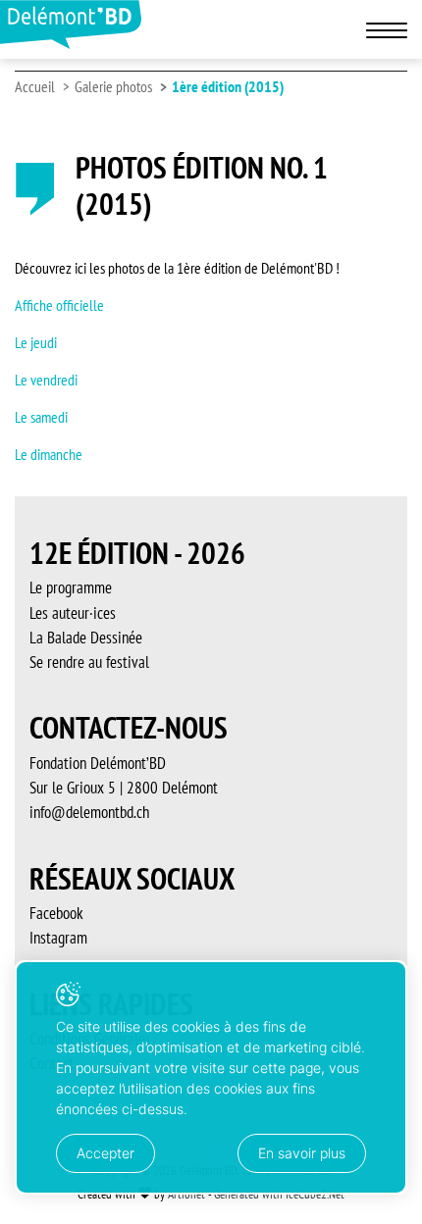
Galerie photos (113, 86)
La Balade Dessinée (85, 637)
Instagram (58, 937)
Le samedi (41, 417)
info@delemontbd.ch (89, 812)
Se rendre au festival (89, 662)
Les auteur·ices (72, 613)
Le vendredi (46, 379)
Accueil (35, 86)
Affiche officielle (59, 305)
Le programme (70, 587)
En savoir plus (301, 1153)
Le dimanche (48, 454)
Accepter (105, 1153)
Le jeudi (36, 342)
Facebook (56, 913)
